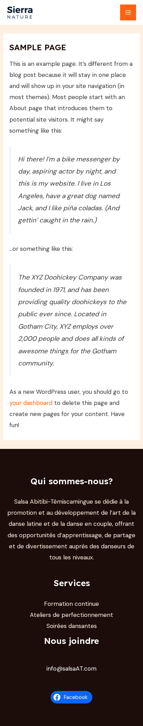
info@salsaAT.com (71, 668)
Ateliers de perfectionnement (71, 615)
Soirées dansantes (72, 626)
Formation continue (71, 604)
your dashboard (30, 403)
